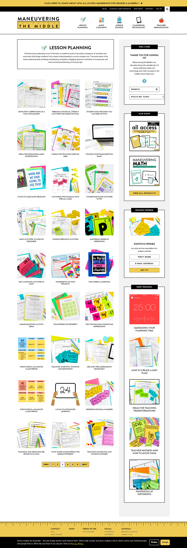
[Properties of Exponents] (144, 475)
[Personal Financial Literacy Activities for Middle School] (65, 93)
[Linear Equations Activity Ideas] (31, 306)
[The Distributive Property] (65, 306)
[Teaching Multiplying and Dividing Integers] (99, 433)
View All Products (144, 193)
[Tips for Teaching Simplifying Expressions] (99, 306)
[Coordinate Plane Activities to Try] (99, 178)
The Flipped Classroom (99, 282)
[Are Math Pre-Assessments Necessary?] (99, 348)
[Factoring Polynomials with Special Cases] (65, 178)
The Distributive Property (65, 324)
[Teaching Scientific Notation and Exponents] (65, 348)
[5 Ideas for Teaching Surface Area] (65, 136)
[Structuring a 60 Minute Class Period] (31, 348)
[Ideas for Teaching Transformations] (144, 392)
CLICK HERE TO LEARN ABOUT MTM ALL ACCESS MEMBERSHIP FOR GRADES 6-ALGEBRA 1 (91, 4)
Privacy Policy (77, 544)
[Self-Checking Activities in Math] (31, 263)
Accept (165, 542)
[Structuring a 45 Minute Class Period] (31, 391)
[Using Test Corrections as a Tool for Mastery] (31, 93)
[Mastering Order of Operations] (99, 221)
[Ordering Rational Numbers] (99, 391)
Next (84, 464)
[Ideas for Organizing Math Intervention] (31, 136)
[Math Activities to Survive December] (31, 221)
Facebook (144, 81)
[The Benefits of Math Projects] (65, 263)
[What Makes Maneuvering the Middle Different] (65, 433)
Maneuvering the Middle (38, 22)
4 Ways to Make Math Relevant (31, 197)
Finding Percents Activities (65, 239)
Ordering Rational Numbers (99, 410)
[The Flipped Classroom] (99, 263)
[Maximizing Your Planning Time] (144, 309)
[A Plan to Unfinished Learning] (65, 391)
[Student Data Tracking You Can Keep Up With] (99, 93)
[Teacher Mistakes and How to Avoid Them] (144, 432)
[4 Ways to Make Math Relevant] (31, 178)
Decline (154, 542)
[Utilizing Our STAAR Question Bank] (99, 136)
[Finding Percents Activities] (65, 221)
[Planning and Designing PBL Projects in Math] (31, 433)
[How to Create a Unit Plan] (144, 352)
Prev (46, 464)
